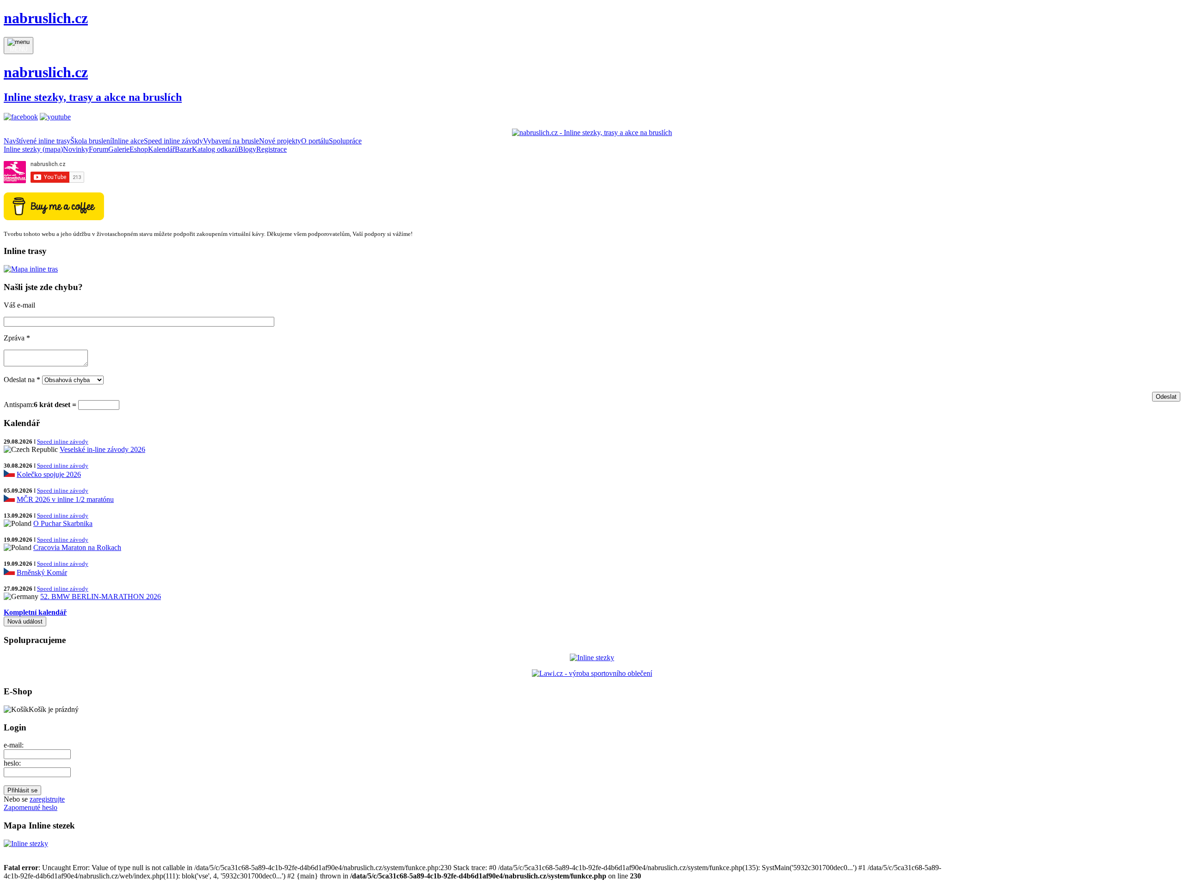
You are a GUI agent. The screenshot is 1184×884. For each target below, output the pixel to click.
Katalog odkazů (215, 149)
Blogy (247, 149)
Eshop (139, 149)
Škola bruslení (91, 141)
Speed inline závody (173, 141)
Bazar (183, 149)
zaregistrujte (47, 799)
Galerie (119, 149)
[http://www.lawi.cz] (592, 673)
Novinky (76, 149)
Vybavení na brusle (231, 141)
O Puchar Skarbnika (62, 523)
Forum (98, 149)
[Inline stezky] (26, 843)
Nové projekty (280, 141)
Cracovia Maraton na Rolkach (77, 547)
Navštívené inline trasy (37, 141)
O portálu (315, 141)
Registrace (271, 149)
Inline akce (128, 141)
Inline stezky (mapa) (33, 149)
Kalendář (161, 149)
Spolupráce (345, 141)
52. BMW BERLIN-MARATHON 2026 (100, 596)
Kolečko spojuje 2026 (49, 474)
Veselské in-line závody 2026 (102, 449)
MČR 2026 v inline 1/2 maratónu (65, 499)
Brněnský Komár (42, 572)
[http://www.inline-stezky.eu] (592, 657)
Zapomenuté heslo (30, 807)
